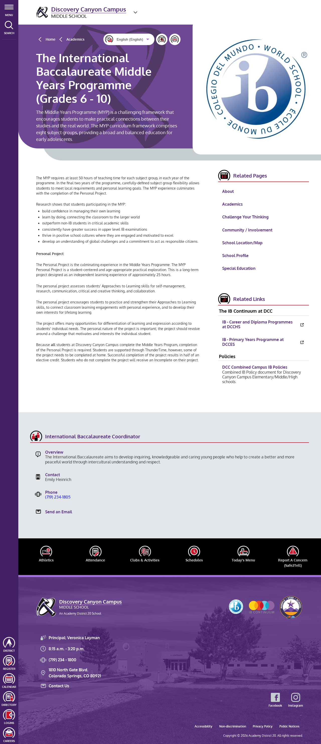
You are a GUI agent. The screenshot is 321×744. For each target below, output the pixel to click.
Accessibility (203, 726)
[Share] (162, 39)
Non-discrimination (232, 726)
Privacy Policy (263, 726)
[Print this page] (175, 39)
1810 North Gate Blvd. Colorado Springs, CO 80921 (75, 672)
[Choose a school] (135, 12)
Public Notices (289, 726)
